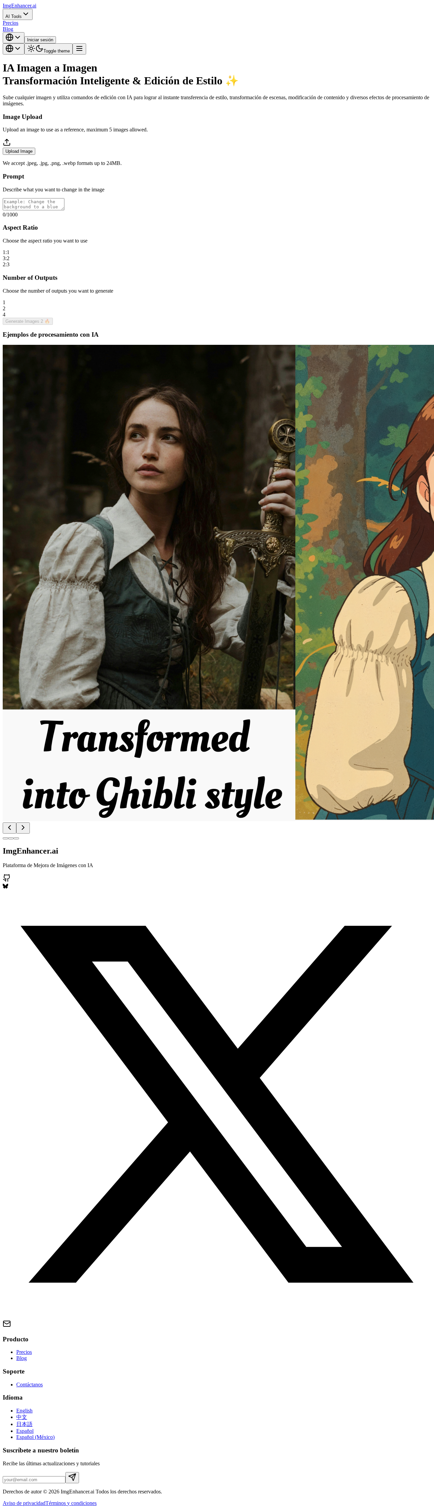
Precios (10, 23)
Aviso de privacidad (24, 1503)
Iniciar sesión (40, 39)
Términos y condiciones (71, 1503)
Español (25, 1431)
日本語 (24, 1424)
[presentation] (217, 152)
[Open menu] (79, 49)
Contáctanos (29, 1384)
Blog (8, 29)
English (24, 1410)
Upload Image (19, 151)
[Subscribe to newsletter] (72, 1477)
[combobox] (13, 37)
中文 (21, 1417)
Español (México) (35, 1437)
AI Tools (13, 16)
